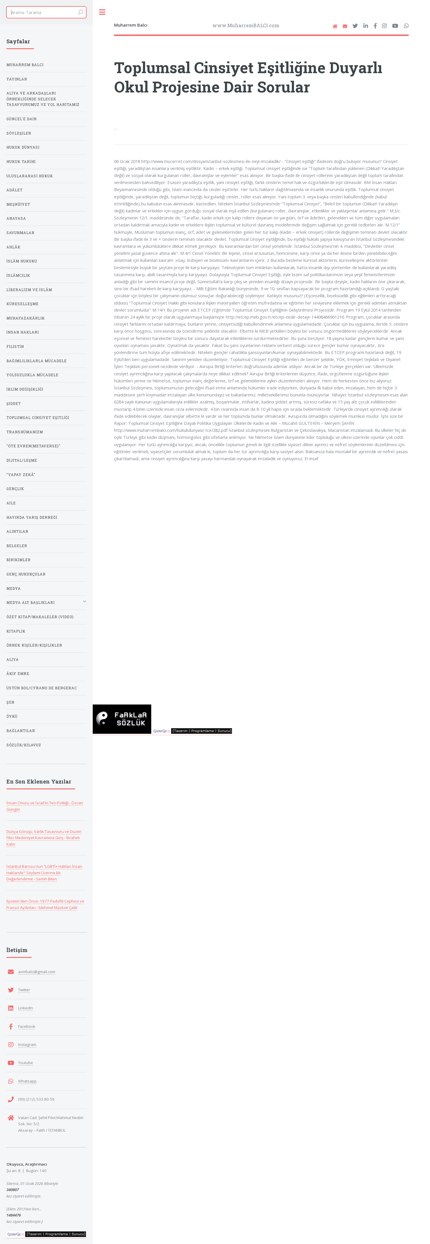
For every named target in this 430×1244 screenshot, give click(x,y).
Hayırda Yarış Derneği (31, 517)
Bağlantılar (20, 730)
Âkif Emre (17, 673)
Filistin (15, 346)
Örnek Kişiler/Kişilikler (34, 645)
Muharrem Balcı (25, 65)
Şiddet (13, 403)
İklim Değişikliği (24, 389)
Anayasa (16, 218)
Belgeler (16, 546)
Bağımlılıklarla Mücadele (36, 361)
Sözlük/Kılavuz (23, 745)
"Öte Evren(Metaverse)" (33, 446)
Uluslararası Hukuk (29, 176)
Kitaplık (15, 631)
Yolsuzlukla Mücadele (32, 375)
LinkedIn (25, 1008)
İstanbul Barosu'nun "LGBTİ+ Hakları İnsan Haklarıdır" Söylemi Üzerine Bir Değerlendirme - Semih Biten (44, 873)
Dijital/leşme (21, 460)
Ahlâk (13, 247)
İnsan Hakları (22, 332)
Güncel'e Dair (21, 119)
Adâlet (14, 190)
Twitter (24, 989)
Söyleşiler (18, 133)
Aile (11, 503)
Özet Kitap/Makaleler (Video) (40, 617)
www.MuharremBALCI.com (245, 25)
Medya (13, 588)
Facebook (26, 1026)
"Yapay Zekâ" (20, 474)
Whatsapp (27, 1081)
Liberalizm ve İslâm (29, 290)
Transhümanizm (24, 432)
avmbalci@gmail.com (36, 971)
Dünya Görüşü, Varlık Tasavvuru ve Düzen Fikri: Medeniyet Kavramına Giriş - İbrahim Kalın (44, 838)
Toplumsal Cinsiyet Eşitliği (37, 417)
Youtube (25, 1062)
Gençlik (15, 489)
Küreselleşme (22, 304)
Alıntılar (17, 531)
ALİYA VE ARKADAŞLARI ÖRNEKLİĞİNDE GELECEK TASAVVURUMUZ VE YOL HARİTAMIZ (43, 99)
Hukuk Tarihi (21, 161)
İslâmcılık (18, 275)
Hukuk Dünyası (22, 147)
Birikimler (18, 560)
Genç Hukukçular (26, 574)
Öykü (12, 716)
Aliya (12, 659)
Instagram (27, 1044)
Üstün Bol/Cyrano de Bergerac (41, 688)
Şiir (10, 702)
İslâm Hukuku (21, 261)
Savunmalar (20, 233)
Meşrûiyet (18, 204)
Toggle (102, 12)
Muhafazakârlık (25, 318)
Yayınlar (16, 79)
